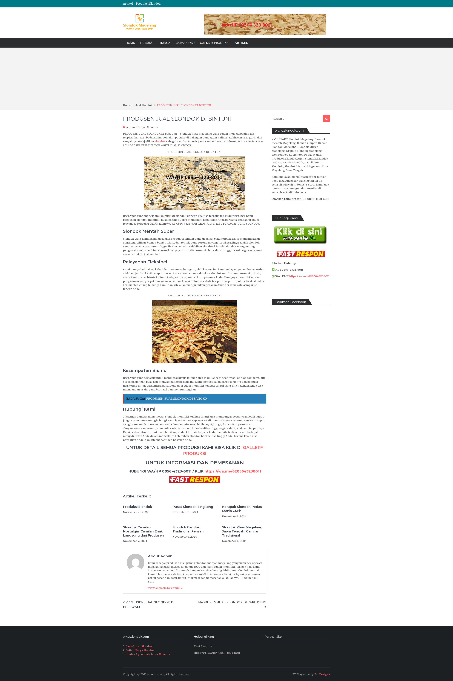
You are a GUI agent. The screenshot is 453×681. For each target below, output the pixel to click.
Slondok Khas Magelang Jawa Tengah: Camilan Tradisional (242, 531)
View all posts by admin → (165, 588)
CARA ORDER (185, 43)
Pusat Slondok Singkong (193, 507)
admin (130, 127)
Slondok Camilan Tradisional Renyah (188, 529)
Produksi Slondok (148, 3)
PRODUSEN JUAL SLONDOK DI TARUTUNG (232, 602)
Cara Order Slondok (139, 646)
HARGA (165, 43)
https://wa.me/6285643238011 (233, 471)
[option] (191, 4)
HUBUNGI (147, 43)
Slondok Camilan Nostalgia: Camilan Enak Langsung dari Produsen (143, 531)
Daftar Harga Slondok (140, 650)
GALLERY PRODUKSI (215, 43)
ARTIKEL (241, 43)
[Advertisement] (226, 77)
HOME (130, 43)
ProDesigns (322, 674)
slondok (160, 141)
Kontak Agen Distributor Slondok (148, 654)
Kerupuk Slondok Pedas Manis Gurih (242, 509)
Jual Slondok (149, 127)
